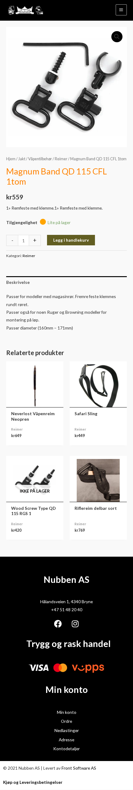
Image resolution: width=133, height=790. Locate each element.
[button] (116, 36)
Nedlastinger (66, 730)
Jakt (21, 159)
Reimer (61, 159)
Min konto (66, 712)
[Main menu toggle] (121, 9)
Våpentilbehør (40, 159)
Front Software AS (79, 768)
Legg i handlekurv (71, 240)
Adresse (66, 739)
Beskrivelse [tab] (18, 282)
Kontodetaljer (66, 748)
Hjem (10, 159)
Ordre (66, 721)
